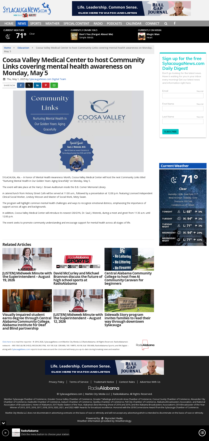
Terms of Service (78, 381)
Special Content (76, 23)
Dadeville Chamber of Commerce (44, 401)
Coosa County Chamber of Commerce (171, 399)
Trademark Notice (104, 381)
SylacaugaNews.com (21, 349)
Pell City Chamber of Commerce (140, 401)
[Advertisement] (131, 8)
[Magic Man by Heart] (141, 36)
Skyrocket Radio (113, 418)
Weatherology (123, 420)
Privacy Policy (56, 381)
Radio (98, 23)
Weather (52, 23)
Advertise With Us (150, 381)
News (22, 23)
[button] (166, 23)
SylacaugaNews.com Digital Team (47, 79)
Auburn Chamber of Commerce (76, 401)
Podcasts (114, 23)
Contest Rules (127, 381)
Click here (6, 341)
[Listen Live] (105, 36)
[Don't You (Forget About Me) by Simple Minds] (74, 36)
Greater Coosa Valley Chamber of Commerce (70, 399)
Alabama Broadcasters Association (174, 401)
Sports (35, 23)
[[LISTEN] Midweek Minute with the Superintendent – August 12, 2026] (78, 300)
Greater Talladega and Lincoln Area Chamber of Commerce (122, 399)
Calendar (133, 23)
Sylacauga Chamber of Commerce (30, 399)
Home (8, 23)
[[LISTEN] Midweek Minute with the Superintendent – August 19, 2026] (27, 259)
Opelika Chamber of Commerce (108, 401)
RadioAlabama (121, 393)
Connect (152, 23)
